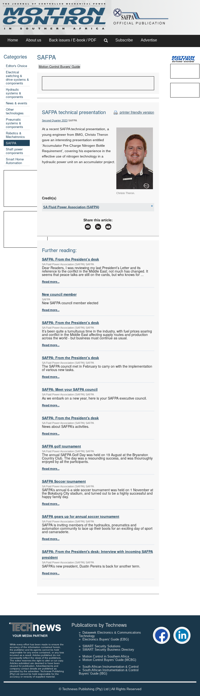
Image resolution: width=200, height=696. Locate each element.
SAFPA (11, 143)
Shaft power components (14, 151)
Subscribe (124, 40)
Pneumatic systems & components (14, 123)
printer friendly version (136, 112)
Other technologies (15, 111)
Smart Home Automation (15, 161)
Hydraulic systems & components (14, 93)
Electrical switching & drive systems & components (17, 77)
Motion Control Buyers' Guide (59, 66)
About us (33, 40)
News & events (16, 103)
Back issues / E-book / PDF (72, 40)
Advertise (149, 40)
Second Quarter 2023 (55, 120)
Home (13, 40)
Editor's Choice (16, 65)
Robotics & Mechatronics (15, 135)
